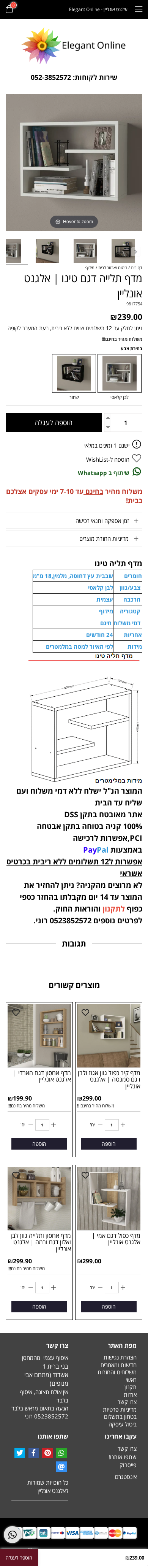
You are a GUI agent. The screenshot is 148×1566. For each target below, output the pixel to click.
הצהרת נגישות (120, 1357)
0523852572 (51, 1416)
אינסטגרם (126, 1476)
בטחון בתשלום (120, 1416)
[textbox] (74, 78)
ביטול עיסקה (123, 1424)
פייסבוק (128, 1465)
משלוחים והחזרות (117, 1372)
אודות (130, 1394)
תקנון (130, 1387)
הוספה (109, 1143)
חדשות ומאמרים (119, 1365)
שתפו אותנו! (123, 1457)
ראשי (131, 1379)
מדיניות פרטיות (120, 1409)
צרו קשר (127, 1402)
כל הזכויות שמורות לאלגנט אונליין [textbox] (47, 1486)
